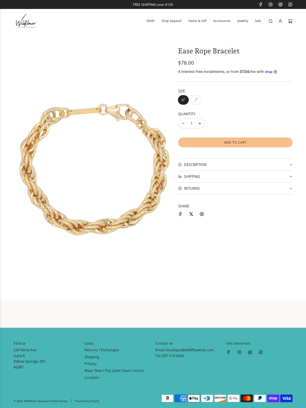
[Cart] (290, 21)
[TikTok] (290, 4)
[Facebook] (261, 4)
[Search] (271, 21)
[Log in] (280, 21)
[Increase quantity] (200, 123)
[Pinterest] (280, 4)
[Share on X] (191, 215)
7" (196, 99)
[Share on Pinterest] (202, 215)
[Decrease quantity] (183, 123)
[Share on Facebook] (180, 215)
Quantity (186, 113)
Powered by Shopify (87, 401)
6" (183, 99)
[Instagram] (271, 4)
